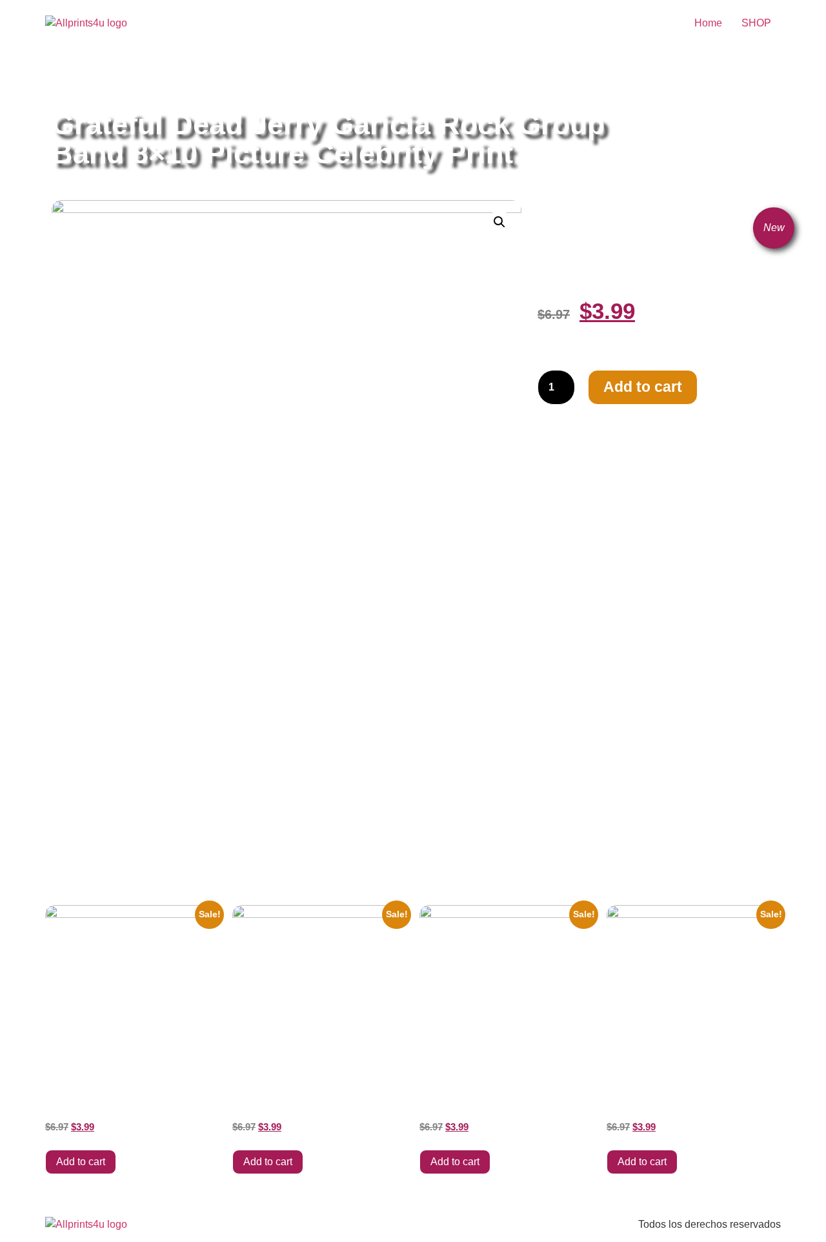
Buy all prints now (122, 79)
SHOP (756, 22)
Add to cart (642, 386)
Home (708, 22)
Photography (280, 79)
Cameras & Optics (206, 79)
